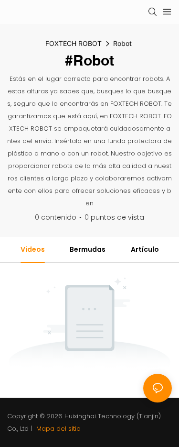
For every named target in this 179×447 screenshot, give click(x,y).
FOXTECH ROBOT (73, 43)
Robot (122, 43)
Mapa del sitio (57, 428)
